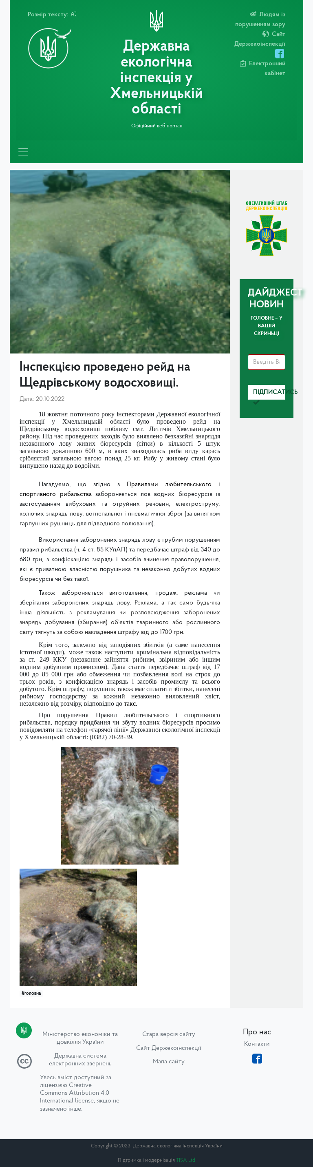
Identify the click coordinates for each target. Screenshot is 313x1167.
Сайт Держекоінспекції (168, 1048)
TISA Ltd (185, 1160)
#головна (31, 993)
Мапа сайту (169, 1061)
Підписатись (269, 392)
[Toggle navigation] (23, 151)
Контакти (257, 1044)
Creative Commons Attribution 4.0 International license (74, 1093)
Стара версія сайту (168, 1034)
